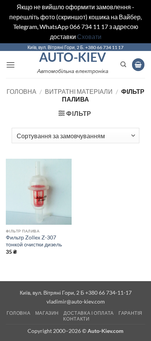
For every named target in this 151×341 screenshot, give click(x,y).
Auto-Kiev (72, 57)
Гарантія (130, 313)
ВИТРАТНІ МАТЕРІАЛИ (79, 91)
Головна (21, 91)
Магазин (47, 313)
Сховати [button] (89, 36)
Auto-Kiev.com (106, 330)
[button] (10, 64)
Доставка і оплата (88, 313)
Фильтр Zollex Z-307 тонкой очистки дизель (34, 241)
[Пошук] (123, 64)
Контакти (76, 319)
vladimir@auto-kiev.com (75, 301)
